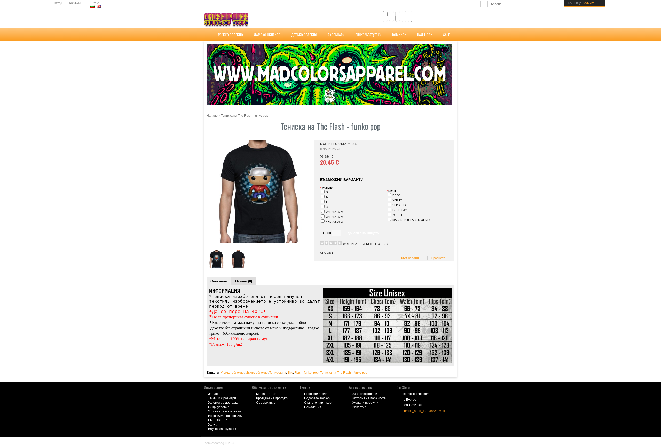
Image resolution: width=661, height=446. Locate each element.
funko (308, 373)
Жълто (397, 215)
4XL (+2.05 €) (334, 221)
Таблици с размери (222, 398)
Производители (315, 394)
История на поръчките (369, 398)
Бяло (396, 195)
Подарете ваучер (317, 398)
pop (316, 373)
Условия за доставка (223, 402)
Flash (298, 373)
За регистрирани (364, 394)
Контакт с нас (266, 394)
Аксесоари (336, 34)
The (290, 373)
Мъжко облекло (230, 34)
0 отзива (350, 243)
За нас (213, 394)
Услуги (213, 424)
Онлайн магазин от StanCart (224, 439)
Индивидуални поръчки (225, 416)
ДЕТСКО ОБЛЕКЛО (304, 34)
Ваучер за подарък (222, 429)
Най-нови (424, 34)
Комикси (399, 34)
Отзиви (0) (243, 281)
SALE (446, 34)
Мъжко (225, 373)
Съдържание (266, 402)
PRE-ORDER (217, 420)
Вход (58, 3)
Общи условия (218, 407)
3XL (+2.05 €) (334, 216)
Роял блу (399, 210)
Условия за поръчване (224, 411)
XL (327, 207)
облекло (238, 373)
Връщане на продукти (272, 398)
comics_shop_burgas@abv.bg (424, 411)
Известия (359, 407)
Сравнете (437, 258)
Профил (74, 3)
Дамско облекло (267, 34)
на (284, 373)
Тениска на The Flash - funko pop (244, 115)
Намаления (312, 407)
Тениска (275, 373)
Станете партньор (318, 402)
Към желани (409, 258)
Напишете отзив (374, 243)
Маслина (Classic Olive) (411, 219)
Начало (212, 115)
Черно (397, 200)
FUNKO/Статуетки (368, 34)
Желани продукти (365, 402)
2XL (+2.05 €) (334, 211)
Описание (218, 281)
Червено (399, 205)
